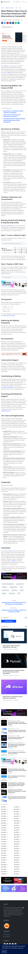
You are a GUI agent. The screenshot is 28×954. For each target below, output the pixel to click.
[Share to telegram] (18, 23)
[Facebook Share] (2, 23)
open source (5, 590)
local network (19, 742)
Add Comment (9, 621)
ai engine (18, 735)
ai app (17, 728)
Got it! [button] (4, 951)
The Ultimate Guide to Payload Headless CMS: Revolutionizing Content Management (14, 120)
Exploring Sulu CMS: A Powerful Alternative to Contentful (11, 646)
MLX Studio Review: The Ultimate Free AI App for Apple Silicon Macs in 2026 (17, 731)
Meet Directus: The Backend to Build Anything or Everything (12, 697)
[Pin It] (8, 23)
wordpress (12, 593)
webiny (4, 593)
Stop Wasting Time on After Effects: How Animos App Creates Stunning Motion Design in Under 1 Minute (16, 784)
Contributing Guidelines (7, 387)
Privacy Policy (7, 936)
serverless (14, 590)
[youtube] (18, 2)
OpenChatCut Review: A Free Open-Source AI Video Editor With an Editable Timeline (17, 723)
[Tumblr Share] (13, 23)
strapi (21, 590)
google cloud (20, 584)
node (21, 587)
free (16, 742)
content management (7, 584)
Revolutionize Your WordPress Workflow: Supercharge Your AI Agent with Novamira (17, 791)
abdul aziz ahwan (11, 720)
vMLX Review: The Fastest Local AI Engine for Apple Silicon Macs (16, 738)
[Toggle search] (23, 2)
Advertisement (7, 934)
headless (4, 587)
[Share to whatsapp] (16, 23)
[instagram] (16, 2)
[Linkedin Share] (10, 23)
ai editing (18, 720)
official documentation (9, 315)
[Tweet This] (5, 23)
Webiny (6, 66)
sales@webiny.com (6, 411)
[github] (14, 2)
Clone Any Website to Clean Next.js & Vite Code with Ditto (16, 753)
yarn (19, 593)
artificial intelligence (20, 750)
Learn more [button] (20, 948)
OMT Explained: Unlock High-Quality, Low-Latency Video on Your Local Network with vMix (16, 745)
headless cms (13, 587)
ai (15, 720)
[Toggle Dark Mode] (21, 2)
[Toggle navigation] (26, 2)
